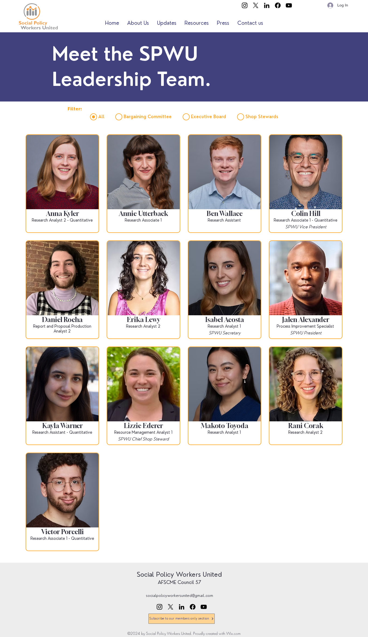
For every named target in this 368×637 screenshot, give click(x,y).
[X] (255, 5)
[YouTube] (289, 5)
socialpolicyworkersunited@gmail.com (179, 595)
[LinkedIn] (266, 5)
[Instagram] (244, 5)
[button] (138, 23)
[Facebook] (278, 5)
